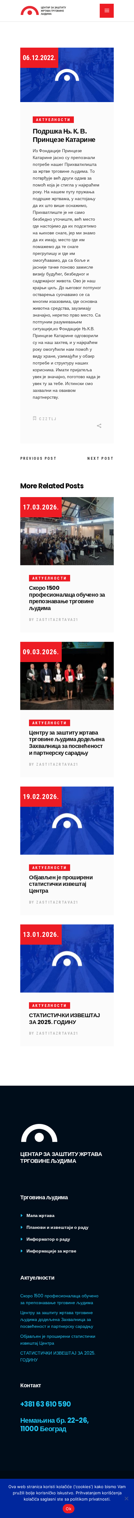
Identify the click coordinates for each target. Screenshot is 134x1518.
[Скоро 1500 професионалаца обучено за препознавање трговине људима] (67, 531)
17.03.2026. (41, 507)
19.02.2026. (41, 797)
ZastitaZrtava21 (57, 620)
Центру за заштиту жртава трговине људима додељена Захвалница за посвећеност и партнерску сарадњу (66, 743)
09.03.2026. (41, 652)
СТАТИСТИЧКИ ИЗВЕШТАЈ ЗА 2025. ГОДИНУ (64, 1018)
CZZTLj (47, 419)
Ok (68, 1508)
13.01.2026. (41, 934)
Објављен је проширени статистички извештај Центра (61, 884)
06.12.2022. (39, 58)
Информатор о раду (48, 1239)
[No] (126, 1498)
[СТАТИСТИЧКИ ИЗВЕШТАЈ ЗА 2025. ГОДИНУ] (67, 958)
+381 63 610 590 (45, 1404)
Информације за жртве (51, 1251)
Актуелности (53, 120)
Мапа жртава (40, 1215)
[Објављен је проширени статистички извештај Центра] (67, 820)
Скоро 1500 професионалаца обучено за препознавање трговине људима (67, 598)
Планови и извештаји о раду (57, 1227)
